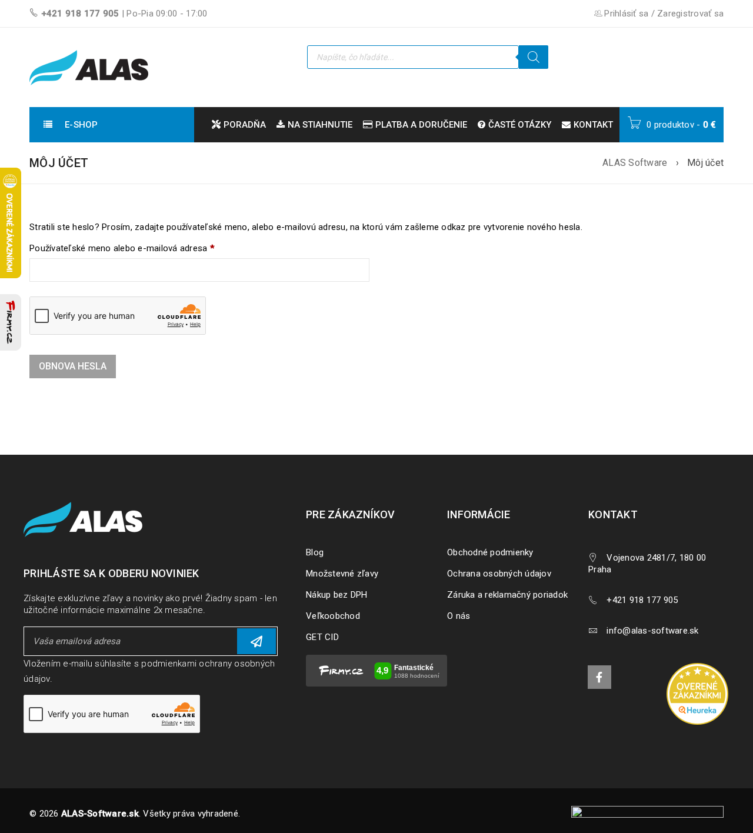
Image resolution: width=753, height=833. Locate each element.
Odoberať (256, 641)
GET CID (322, 637)
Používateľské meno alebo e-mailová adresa (121, 248)
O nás (458, 616)
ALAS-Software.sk (100, 813)
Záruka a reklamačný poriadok (507, 594)
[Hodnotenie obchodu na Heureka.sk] (697, 694)
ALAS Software (634, 162)
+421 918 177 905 (80, 13)
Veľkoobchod (333, 616)
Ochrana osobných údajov (499, 573)
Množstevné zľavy (342, 573)
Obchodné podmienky (490, 552)
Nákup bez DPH (336, 594)
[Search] (533, 57)
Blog (315, 552)
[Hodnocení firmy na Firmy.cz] (10, 322)
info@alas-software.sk (652, 630)
